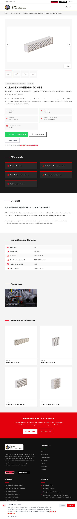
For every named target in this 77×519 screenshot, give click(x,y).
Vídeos (43, 463)
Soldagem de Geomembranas (14, 485)
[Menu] (70, 7)
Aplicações (44, 454)
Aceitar (71, 505)
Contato (43, 469)
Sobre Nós (44, 466)
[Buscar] (66, 7)
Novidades (44, 460)
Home (42, 451)
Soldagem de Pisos (11, 500)
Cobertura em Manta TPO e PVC (15, 488)
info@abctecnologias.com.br (29, 145)
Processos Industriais (11, 497)
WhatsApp (31, 431)
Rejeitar (62, 505)
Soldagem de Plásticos (12, 494)
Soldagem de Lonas (11, 491)
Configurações (12, 516)
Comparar (13, 140)
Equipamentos (45, 457)
